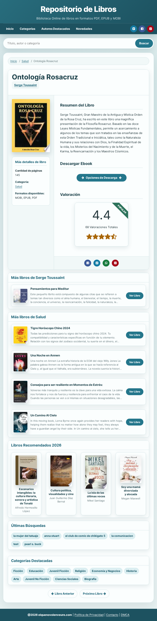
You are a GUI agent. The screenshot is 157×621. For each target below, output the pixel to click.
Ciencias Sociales (66, 579)
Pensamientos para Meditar (49, 289)
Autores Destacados (55, 29)
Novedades (84, 29)
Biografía (90, 579)
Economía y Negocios (106, 571)
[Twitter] (133, 28)
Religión (80, 571)
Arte (16, 579)
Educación (36, 571)
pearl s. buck (33, 544)
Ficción (18, 571)
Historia (131, 571)
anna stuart (51, 535)
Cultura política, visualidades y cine (61, 492)
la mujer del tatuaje (25, 535)
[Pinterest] (150, 28)
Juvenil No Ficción (37, 579)
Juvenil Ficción (59, 571)
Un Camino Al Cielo (43, 415)
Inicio (10, 29)
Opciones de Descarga (101, 177)
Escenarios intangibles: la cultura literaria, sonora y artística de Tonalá (26, 496)
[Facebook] (142, 28)
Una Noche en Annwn (45, 355)
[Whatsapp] (106, 263)
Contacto (112, 615)
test (15, 544)
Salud (25, 61)
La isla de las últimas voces (96, 494)
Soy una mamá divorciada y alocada (130, 490)
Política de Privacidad (89, 615)
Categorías (27, 29)
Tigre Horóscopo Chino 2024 (50, 328)
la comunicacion (122, 535)
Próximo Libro (92, 593)
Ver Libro (134, 295)
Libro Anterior (64, 593)
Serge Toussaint (25, 85)
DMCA (125, 615)
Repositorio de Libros (78, 9)
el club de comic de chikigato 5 (85, 535)
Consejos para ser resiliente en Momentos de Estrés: (66, 385)
